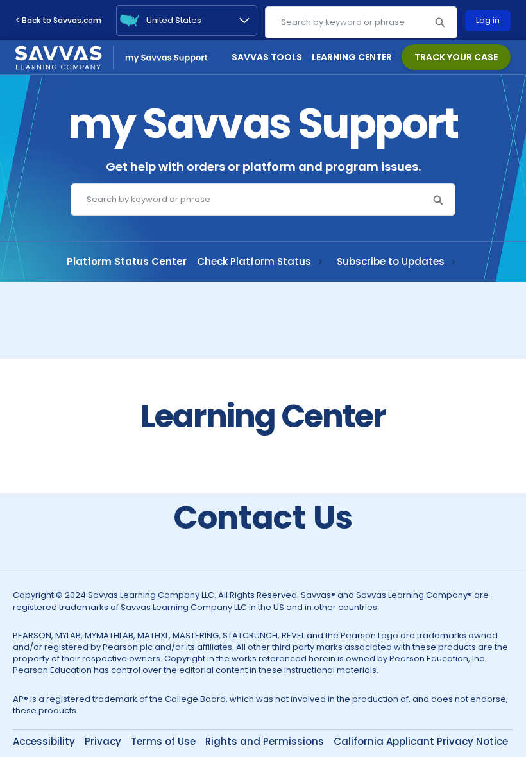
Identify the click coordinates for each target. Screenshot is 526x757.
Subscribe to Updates (391, 521)
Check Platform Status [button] (254, 521)
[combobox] (361, 22)
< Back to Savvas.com (58, 20)
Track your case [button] (456, 57)
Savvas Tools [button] (267, 57)
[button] (439, 22)
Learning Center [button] (352, 57)
